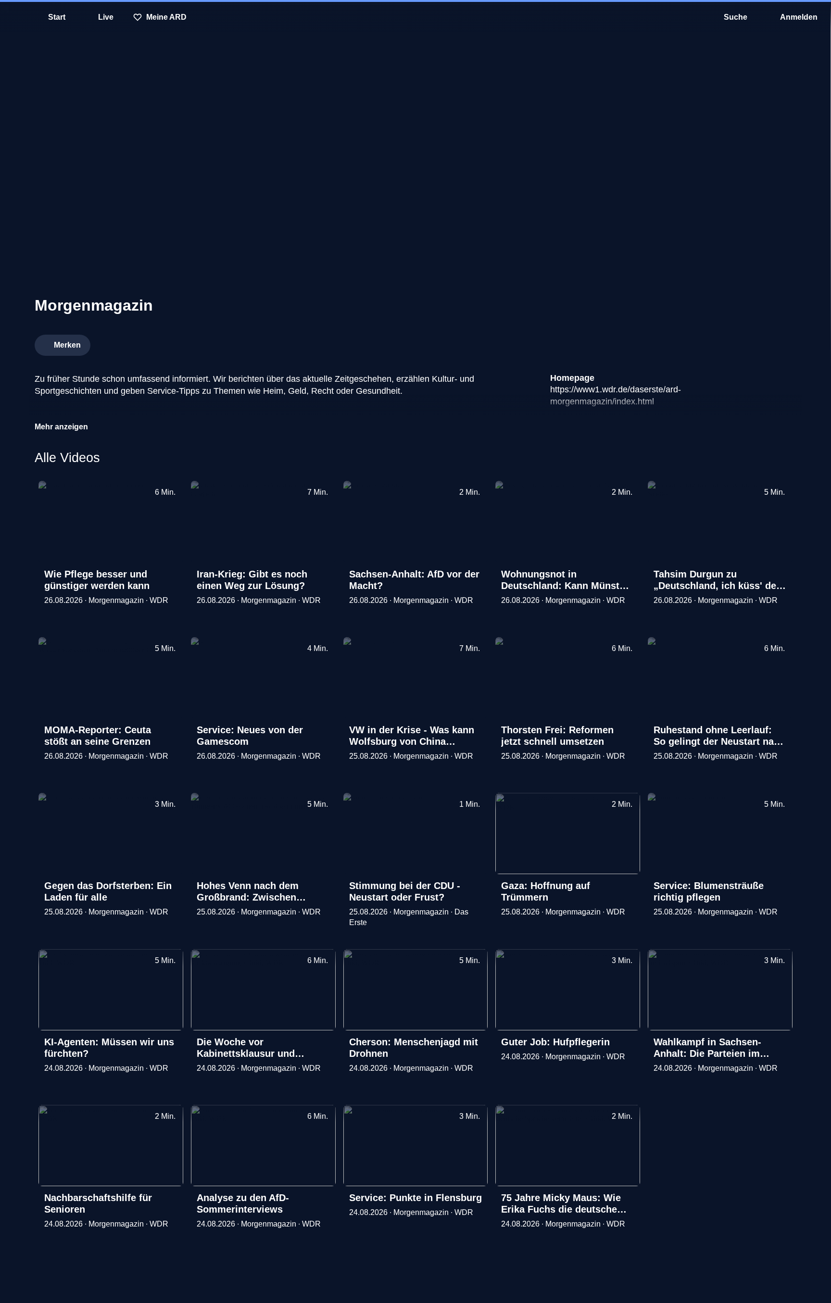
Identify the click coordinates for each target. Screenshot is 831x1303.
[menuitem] (14, 17)
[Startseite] (415, 17)
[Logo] (724, 342)
